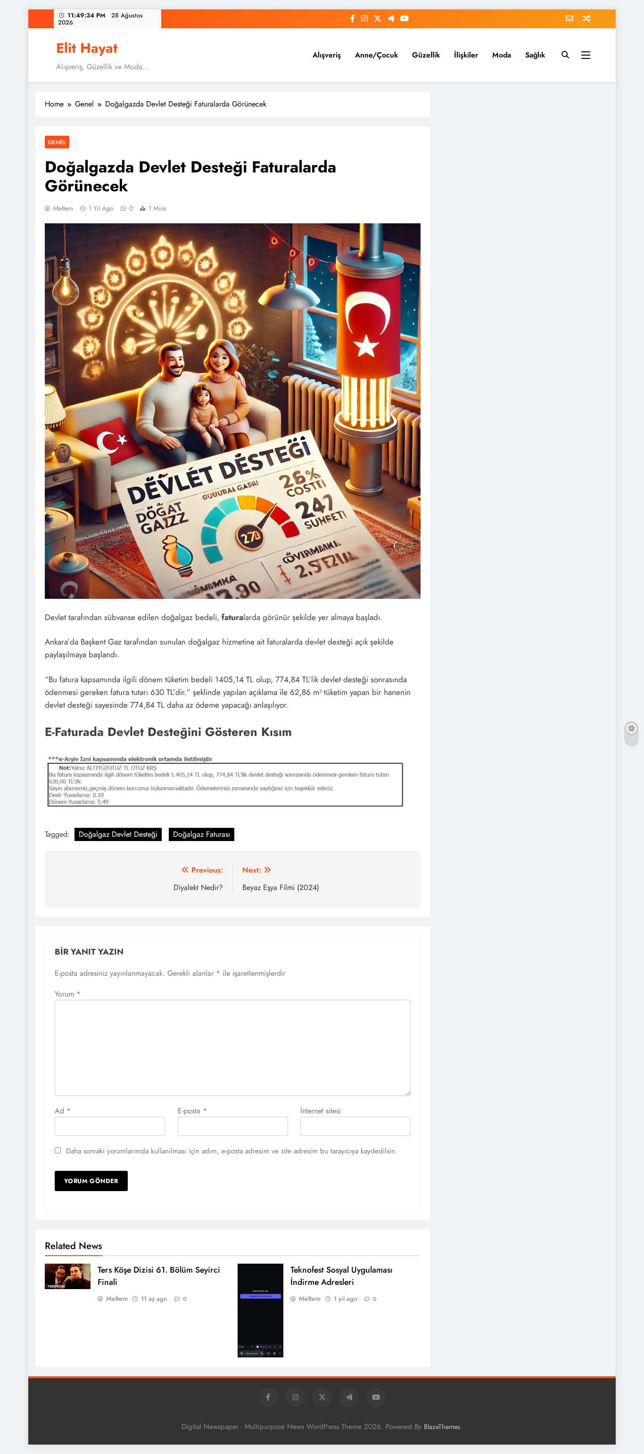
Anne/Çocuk (376, 54)
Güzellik (426, 54)
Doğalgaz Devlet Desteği (118, 834)
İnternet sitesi (320, 1110)
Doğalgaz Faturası (201, 834)
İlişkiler (466, 54)
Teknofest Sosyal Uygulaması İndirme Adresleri (341, 1276)
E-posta (192, 1110)
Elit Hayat (86, 48)
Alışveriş (327, 54)
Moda (501, 54)
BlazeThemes (442, 1426)
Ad (63, 1110)
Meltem (63, 208)
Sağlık (535, 54)
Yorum (68, 993)
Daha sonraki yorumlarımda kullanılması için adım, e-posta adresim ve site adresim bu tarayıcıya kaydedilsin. (231, 1151)
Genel (57, 142)
